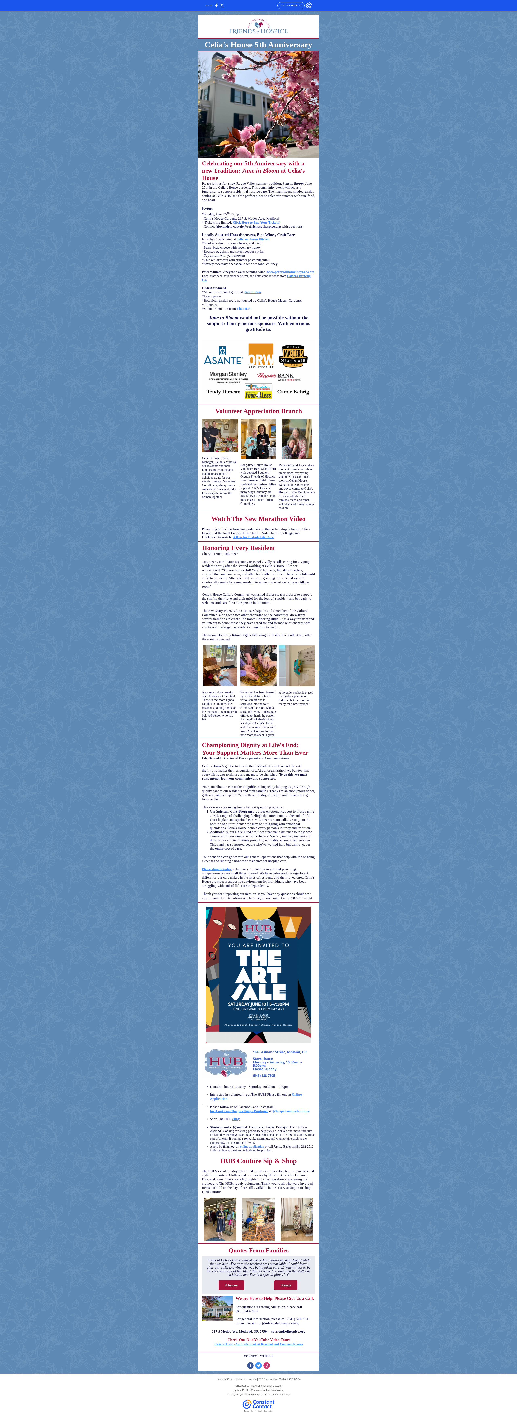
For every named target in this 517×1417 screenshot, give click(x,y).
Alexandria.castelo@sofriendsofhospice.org (248, 226)
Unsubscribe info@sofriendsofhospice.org (258, 1385)
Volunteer (231, 1285)
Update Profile (241, 1390)
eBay (236, 1119)
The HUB (243, 309)
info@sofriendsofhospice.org (251, 1394)
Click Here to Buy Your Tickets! (256, 222)
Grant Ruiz (253, 292)
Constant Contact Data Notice (267, 1390)
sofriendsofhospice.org (288, 1331)
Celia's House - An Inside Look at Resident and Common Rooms (258, 1344)
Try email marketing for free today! (258, 1411)
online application (252, 1146)
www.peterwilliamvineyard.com (290, 272)
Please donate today (217, 869)
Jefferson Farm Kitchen (253, 239)
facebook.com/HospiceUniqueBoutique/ (239, 1111)
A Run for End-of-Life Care (253, 537)
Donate (285, 1285)
